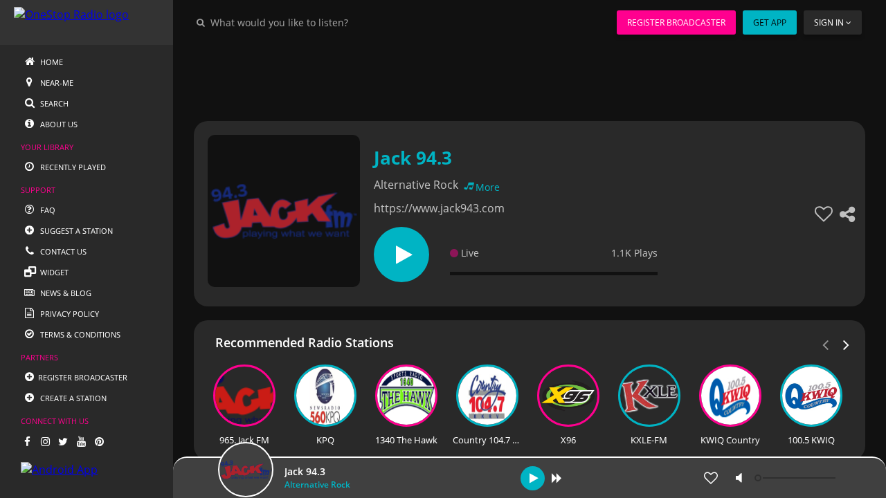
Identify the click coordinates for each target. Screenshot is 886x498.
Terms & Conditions (79, 334)
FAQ (46, 210)
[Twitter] (63, 441)
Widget (53, 272)
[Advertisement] (529, 76)
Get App (769, 22)
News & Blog (64, 293)
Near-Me (55, 82)
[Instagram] (45, 441)
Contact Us (62, 251)
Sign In (829, 22)
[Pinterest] (99, 441)
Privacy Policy (68, 313)
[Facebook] (27, 441)
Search (53, 103)
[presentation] (846, 344)
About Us (58, 124)
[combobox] (321, 22)
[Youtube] (81, 441)
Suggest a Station (75, 230)
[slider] (796, 478)
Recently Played (72, 167)
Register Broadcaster (676, 22)
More (488, 187)
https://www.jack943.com (439, 208)
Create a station (72, 398)
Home (50, 62)
